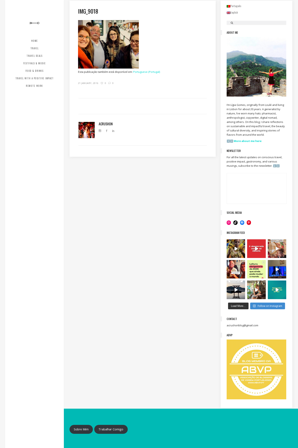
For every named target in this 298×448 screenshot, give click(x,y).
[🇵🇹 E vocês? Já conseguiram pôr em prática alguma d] (277, 289)
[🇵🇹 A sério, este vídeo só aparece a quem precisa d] (236, 289)
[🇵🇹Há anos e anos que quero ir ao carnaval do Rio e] (236, 248)
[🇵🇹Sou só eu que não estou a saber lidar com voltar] (256, 289)
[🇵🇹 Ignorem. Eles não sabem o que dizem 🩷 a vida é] (277, 248)
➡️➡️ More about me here (244, 141)
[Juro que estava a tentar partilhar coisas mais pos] (256, 248)
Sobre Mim (81, 429)
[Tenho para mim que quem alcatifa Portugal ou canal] (277, 269)
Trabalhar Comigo (111, 429)
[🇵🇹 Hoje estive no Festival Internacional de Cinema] (256, 269)
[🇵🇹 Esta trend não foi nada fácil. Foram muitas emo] (236, 269)
